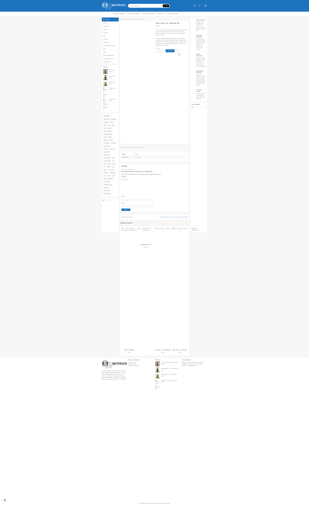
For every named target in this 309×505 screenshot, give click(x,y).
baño (105, 128)
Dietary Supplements (108, 55)
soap (105, 175)
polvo (113, 166)
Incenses (105, 39)
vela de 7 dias (107, 190)
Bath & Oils (106, 26)
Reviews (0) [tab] (140, 147)
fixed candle (106, 143)
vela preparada (107, 193)
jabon (113, 157)
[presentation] (202, 105)
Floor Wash (106, 42)
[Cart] (205, 6)
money (108, 163)
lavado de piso (107, 160)
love (113, 160)
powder (105, 169)
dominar (110, 137)
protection (106, 172)
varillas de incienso (108, 184)
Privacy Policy (132, 362)
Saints (104, 52)
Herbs (104, 49)
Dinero (105, 137)
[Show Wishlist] (195, 5)
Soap (104, 36)
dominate (106, 140)
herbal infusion (107, 146)
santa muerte (113, 172)
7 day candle (107, 119)
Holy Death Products (108, 58)
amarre (105, 125)
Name (122, 196)
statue (109, 175)
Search (166, 5)
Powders (105, 29)
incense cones (107, 151)
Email (122, 203)
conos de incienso (108, 131)
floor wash (113, 143)
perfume (108, 166)
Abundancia (106, 122)
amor (109, 125)
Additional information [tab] (127, 147)
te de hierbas (107, 181)
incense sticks (107, 154)
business (110, 128)
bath (113, 125)
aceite (111, 122)
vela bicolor (106, 187)
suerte (113, 175)
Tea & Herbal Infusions (109, 45)
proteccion (111, 169)
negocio (114, 163)
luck (105, 163)
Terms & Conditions (133, 365)
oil (104, 166)
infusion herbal (107, 157)
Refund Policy (132, 364)
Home (121, 19)
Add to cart (170, 50)
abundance (113, 119)
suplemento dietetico (108, 178)
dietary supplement (108, 134)
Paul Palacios (166, 503)
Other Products (107, 62)
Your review (124, 179)
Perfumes (105, 32)
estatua (111, 140)
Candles (105, 23)
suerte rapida (184, 217)
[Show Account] (200, 6)
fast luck (169, 217)
